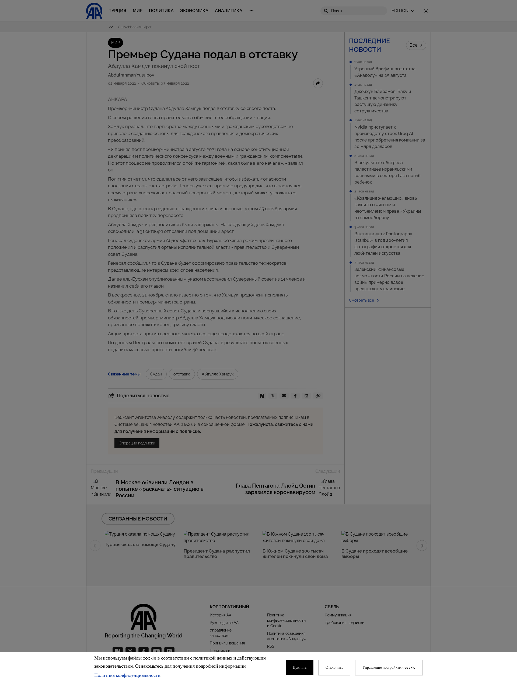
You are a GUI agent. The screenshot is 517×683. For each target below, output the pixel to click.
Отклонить (334, 668)
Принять (299, 668)
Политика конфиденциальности (127, 675)
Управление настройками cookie (388, 668)
